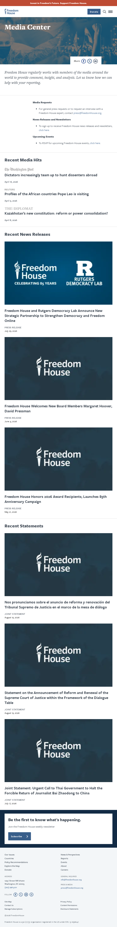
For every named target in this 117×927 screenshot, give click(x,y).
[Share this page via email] (95, 61)
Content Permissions (68, 905)
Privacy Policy (66, 901)
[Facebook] (15, 895)
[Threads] (31, 895)
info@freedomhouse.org (71, 879)
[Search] (104, 11)
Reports (64, 858)
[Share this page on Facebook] (83, 61)
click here (44, 130)
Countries (9, 858)
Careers (64, 869)
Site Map (8, 901)
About (64, 865)
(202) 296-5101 (11, 887)
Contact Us (9, 905)
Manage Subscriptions (13, 908)
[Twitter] (21, 895)
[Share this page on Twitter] (89, 61)
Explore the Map (12, 865)
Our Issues (9, 854)
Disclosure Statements (69, 908)
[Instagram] (26, 895)
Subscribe (16, 836)
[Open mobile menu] (110, 11)
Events (64, 862)
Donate (94, 11)
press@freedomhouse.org (87, 113)
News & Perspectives (70, 854)
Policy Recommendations (16, 862)
